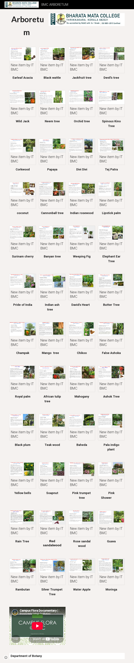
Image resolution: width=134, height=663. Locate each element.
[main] (27, 26)
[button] (6, 657)
